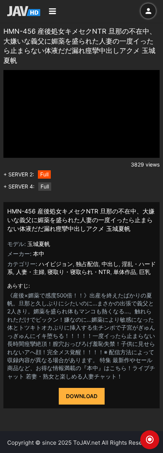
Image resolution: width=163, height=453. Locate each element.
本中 (38, 253)
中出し (110, 264)
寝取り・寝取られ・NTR (78, 272)
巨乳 (144, 272)
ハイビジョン (56, 264)
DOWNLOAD (81, 396)
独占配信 (87, 264)
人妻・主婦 (30, 272)
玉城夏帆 (38, 244)
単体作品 (124, 272)
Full (44, 174)
